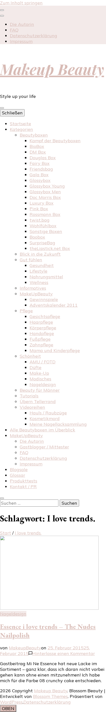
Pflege (26, 311)
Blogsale (19, 469)
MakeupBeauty (25, 648)
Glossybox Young (47, 186)
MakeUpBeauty (36, 294)
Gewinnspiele (44, 299)
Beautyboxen (34, 135)
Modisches (40, 379)
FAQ (14, 30)
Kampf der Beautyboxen (55, 140)
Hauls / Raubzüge (48, 413)
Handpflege (42, 333)
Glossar (17, 475)
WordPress (11, 702)
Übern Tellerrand (38, 401)
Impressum (21, 41)
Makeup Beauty (52, 69)
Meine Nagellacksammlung (58, 424)
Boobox (37, 237)
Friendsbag (41, 169)
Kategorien (21, 129)
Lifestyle (38, 271)
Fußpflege (40, 339)
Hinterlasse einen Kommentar (63, 653)
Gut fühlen (31, 260)
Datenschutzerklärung (33, 35)
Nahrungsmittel (46, 277)
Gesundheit (42, 265)
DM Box (38, 152)
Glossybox (40, 180)
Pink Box (39, 209)
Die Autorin (22, 24)
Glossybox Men (45, 192)
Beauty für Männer (40, 390)
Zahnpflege (41, 345)
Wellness (39, 282)
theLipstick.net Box (50, 248)
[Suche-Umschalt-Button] (2, 498)
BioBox (37, 146)
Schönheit (30, 356)
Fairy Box (40, 163)
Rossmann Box (45, 214)
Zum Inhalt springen (21, 3)
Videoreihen (32, 407)
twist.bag (40, 220)
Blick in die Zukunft (40, 254)
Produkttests (23, 481)
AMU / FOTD (42, 362)
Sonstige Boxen (46, 231)
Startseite (20, 123)
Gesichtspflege (45, 316)
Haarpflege (41, 322)
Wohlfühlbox (43, 226)
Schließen (12, 113)
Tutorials (29, 396)
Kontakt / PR (23, 486)
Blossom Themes (50, 696)
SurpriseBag (42, 243)
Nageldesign (43, 384)
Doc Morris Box (45, 197)
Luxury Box (41, 203)
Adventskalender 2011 (54, 305)
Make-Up (39, 373)
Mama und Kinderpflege (55, 350)
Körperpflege (43, 328)
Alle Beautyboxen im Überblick (42, 430)
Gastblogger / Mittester (44, 447)
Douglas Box (43, 157)
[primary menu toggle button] (2, 108)
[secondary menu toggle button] (2, 10)
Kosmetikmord (45, 418)
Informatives (33, 288)
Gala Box (39, 175)
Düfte (35, 367)
